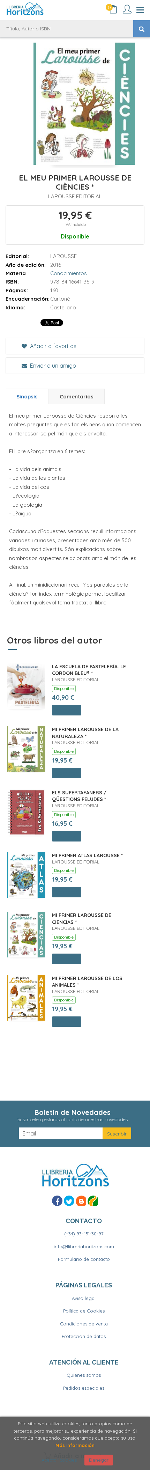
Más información (75, 1445)
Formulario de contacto (84, 1259)
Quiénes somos (84, 1375)
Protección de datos (84, 1336)
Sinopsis (27, 396)
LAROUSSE (63, 256)
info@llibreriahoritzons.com (84, 1246)
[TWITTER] (69, 1201)
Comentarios (76, 396)
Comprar (66, 710)
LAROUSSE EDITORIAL (75, 196)
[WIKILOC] (93, 1201)
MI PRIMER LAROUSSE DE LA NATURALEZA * (85, 733)
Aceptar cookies (59, 1460)
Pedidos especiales (83, 1388)
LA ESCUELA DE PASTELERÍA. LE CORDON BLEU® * (89, 670)
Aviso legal (84, 1298)
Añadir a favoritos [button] (52, 346)
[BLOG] (81, 1201)
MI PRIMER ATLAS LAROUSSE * (87, 855)
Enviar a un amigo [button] (52, 365)
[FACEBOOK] (57, 1201)
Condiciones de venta (84, 1323)
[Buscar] (141, 28)
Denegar (98, 1460)
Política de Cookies (84, 1311)
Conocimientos (68, 273)
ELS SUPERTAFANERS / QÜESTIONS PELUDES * (79, 796)
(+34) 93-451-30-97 (84, 1233)
